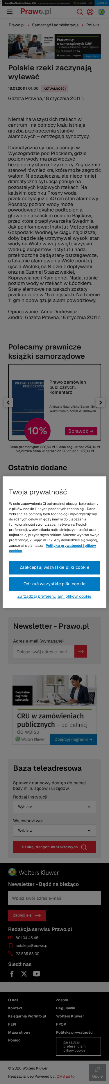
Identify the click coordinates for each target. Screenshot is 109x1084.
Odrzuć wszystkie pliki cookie (54, 583)
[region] (54, 542)
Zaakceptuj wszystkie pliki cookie (54, 567)
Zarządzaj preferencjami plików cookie (54, 596)
